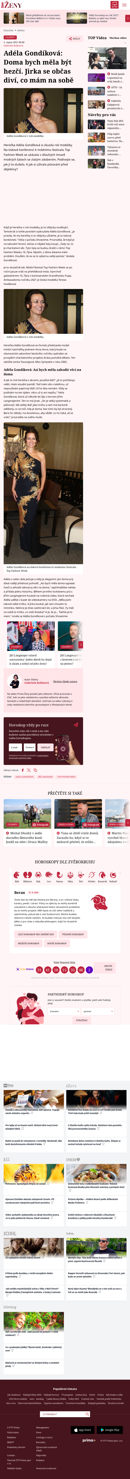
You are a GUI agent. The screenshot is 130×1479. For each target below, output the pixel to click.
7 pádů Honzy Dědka (56, 1398)
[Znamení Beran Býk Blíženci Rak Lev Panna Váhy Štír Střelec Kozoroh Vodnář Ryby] (30, 747)
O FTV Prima (13, 1427)
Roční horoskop (56, 943)
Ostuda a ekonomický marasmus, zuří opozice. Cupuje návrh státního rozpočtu (32, 1111)
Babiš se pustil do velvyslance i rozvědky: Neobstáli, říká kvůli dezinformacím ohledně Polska (33, 1142)
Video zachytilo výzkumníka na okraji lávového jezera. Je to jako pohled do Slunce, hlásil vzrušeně (32, 1216)
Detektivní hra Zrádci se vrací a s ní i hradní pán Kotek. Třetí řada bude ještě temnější (95, 1111)
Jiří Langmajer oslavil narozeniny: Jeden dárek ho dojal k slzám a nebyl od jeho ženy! (31, 660)
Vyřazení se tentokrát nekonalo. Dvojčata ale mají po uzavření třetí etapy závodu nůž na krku (115, 150)
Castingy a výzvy (44, 1437)
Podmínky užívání (16, 1447)
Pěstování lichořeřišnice (29, 1403)
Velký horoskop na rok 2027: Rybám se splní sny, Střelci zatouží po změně (104, 18)
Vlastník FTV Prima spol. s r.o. (19, 1462)
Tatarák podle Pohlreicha (109, 1398)
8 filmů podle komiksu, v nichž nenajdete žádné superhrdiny (29, 1275)
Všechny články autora (65, 681)
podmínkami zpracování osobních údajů (28, 756)
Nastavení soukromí (46, 1468)
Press (38, 1432)
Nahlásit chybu (14, 1468)
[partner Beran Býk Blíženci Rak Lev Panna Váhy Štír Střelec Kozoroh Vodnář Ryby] (98, 1011)
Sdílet (74, 39)
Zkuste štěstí (108, 968)
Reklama (11, 1437)
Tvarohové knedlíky (75, 1403)
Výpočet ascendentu (53, 1403)
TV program (67, 1394)
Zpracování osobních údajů (46, 1449)
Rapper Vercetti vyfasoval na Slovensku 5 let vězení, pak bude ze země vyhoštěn (96, 1275)
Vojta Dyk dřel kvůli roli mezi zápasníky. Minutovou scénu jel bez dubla (115, 124)
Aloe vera (11, 1403)
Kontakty (40, 1442)
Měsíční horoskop (28, 943)
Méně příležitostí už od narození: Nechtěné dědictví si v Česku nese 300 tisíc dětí (43, 18)
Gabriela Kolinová (13, 45)
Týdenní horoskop (73, 934)
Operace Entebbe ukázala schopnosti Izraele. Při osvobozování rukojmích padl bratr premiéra (29, 1201)
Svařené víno (87, 1398)
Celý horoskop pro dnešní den (36, 934)
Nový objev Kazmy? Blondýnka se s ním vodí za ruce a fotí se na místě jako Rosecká (95, 1290)
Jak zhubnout (14, 1394)
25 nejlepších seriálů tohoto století (23, 1257)
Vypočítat (81, 1020)
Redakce (40, 1460)
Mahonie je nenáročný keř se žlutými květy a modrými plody (32, 1364)
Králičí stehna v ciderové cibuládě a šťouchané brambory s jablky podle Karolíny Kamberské (91, 1216)
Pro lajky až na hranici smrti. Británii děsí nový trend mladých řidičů (31, 1127)
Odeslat (45, 747)
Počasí (101, 1394)
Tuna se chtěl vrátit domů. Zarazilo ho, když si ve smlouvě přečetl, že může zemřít (78, 839)
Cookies (11, 1455)
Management (42, 1427)
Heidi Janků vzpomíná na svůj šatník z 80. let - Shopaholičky (116, 81)
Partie (92, 1394)
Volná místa (13, 1432)
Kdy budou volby (114, 1394)
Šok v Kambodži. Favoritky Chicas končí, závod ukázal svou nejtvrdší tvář (115, 163)
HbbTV (10, 1442)
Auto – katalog (36, 1398)
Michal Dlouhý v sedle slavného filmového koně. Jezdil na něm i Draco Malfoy (27, 837)
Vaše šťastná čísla (64, 962)
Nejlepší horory (51, 1394)
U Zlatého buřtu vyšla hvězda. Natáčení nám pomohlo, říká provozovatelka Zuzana (95, 1127)
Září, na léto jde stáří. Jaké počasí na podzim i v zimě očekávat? (31, 1333)
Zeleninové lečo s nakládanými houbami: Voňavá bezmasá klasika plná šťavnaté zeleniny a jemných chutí (96, 1185)
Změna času (81, 1394)
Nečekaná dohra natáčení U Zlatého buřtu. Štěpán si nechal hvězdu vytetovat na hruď (94, 1142)
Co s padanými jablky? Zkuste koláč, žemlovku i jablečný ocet (33, 1349)
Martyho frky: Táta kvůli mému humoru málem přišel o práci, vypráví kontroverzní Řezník (95, 1259)
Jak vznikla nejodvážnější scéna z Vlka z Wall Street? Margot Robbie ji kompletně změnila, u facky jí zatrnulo (33, 1290)
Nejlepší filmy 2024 (32, 1394)
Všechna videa (118, 37)
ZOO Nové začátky (18, 1398)
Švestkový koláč (116, 1403)
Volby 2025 (73, 1398)
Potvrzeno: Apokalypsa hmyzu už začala (25, 1184)
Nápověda (41, 1455)
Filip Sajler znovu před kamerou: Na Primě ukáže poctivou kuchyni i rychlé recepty (115, 137)
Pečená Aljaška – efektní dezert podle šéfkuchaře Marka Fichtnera (93, 1201)
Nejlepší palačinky (97, 1403)
